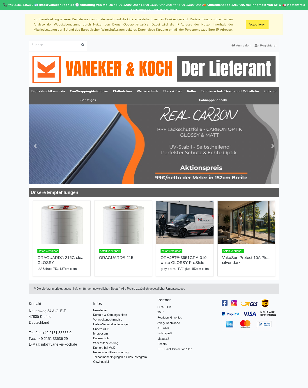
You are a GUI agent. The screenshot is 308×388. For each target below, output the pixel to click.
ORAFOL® (164, 303)
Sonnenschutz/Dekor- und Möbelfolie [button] (230, 91)
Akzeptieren (257, 24)
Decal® (162, 340)
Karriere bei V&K (104, 344)
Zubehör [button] (270, 91)
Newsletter (100, 306)
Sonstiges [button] (88, 100)
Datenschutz (101, 334)
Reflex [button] (192, 91)
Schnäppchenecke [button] (213, 100)
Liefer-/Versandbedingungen (111, 320)
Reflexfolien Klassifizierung (111, 348)
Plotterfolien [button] (122, 91)
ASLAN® (163, 324)
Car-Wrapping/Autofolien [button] (89, 91)
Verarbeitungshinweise (107, 315)
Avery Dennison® (168, 319)
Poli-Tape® (164, 329)
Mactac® (163, 335)
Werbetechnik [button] (147, 91)
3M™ (160, 308)
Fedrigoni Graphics (169, 314)
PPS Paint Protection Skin (174, 345)
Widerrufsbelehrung (105, 339)
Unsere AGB (101, 325)
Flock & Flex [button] (172, 91)
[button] (35, 144)
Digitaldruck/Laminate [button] (48, 91)
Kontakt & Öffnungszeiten (110, 311)
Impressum (100, 330)
